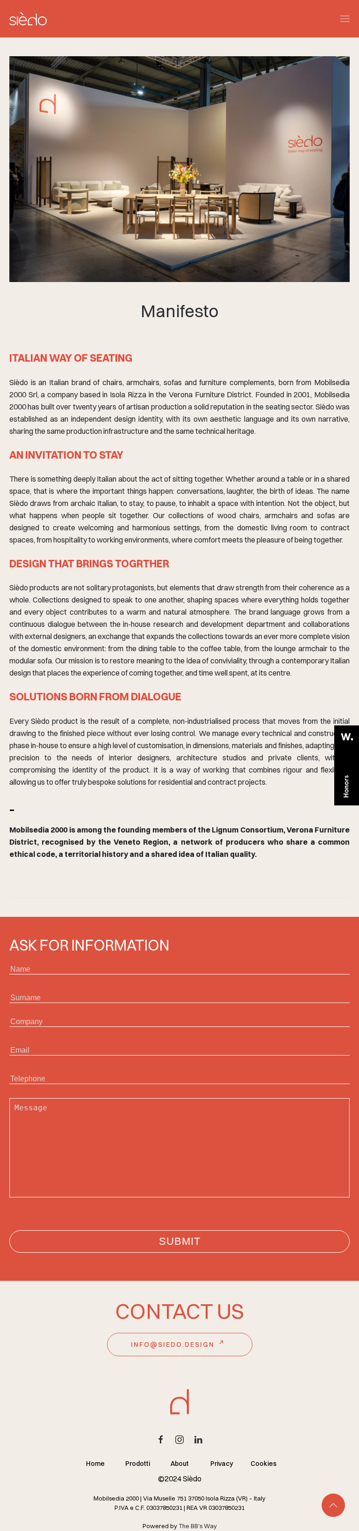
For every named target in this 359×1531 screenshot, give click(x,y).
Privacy (221, 1463)
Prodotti (137, 1463)
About (180, 1463)
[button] (345, 18)
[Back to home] (28, 18)
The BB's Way (198, 1526)
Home (95, 1463)
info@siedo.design (173, 1344)
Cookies (264, 1463)
